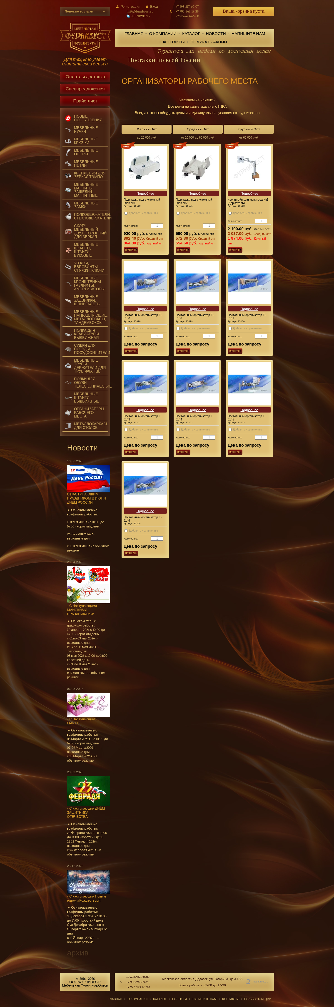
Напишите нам (248, 33)
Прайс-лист (85, 101)
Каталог (191, 33)
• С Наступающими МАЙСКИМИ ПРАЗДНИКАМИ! (82, 610)
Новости (216, 33)
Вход (154, 6)
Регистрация (130, 6)
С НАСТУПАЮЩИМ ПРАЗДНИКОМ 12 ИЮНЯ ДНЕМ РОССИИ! (86, 498)
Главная (134, 33)
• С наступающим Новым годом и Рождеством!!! (86, 898)
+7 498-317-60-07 (187, 6)
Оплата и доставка (85, 77)
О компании (163, 33)
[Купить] (131, 250)
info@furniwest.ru (140, 11)
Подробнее (145, 193)
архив (78, 952)
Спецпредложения (85, 89)
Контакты (174, 42)
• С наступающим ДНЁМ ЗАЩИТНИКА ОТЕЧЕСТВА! (86, 812)
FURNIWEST (140, 16)
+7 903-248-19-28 (187, 11)
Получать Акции (208, 42)
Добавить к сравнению (143, 213)
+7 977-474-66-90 (187, 16)
